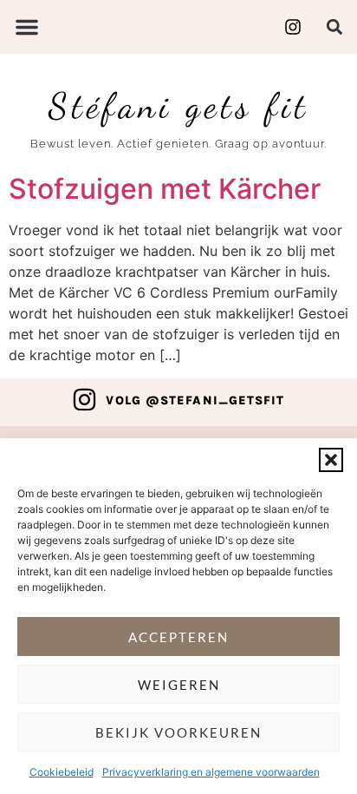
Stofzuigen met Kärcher (165, 189)
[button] (331, 460)
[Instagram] (84, 399)
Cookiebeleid (61, 771)
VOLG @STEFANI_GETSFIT (195, 400)
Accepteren (178, 637)
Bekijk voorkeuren (178, 732)
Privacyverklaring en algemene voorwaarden (211, 771)
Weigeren (179, 684)
